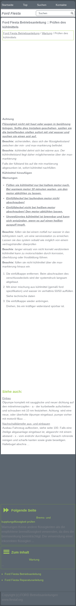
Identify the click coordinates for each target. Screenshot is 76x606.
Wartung (47, 33)
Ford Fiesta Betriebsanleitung (21, 33)
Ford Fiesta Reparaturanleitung (24, 580)
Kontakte (61, 4)
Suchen (41, 4)
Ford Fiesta (11, 13)
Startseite (7, 4)
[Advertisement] (38, 78)
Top (25, 4)
